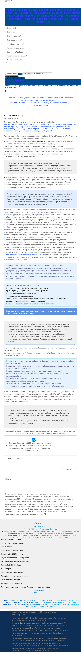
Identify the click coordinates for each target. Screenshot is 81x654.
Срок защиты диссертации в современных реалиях (27, 291)
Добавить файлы (11, 74)
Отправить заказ (12, 76)
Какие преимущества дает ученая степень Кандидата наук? (30, 304)
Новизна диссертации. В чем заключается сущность (27, 288)
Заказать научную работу (15, 78)
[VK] (8, 92)
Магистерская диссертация (12, 551)
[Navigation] (33, 4)
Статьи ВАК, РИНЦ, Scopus (11, 565)
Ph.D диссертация (8, 547)
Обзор (20, 74)
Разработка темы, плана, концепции (15, 576)
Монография (6, 569)
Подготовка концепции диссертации (21, 293)
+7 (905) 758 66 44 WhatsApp (36, 529)
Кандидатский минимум (10, 580)
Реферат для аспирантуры (11, 583)
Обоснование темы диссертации (19, 296)
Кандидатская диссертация (12, 543)
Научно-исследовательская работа (15, 558)
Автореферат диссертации (12, 572)
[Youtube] (6, 92)
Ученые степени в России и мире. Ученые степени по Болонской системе (36, 299)
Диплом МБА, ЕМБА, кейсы (12, 554)
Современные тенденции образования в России (25, 301)
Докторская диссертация (11, 540)
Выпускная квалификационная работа (16, 561)
